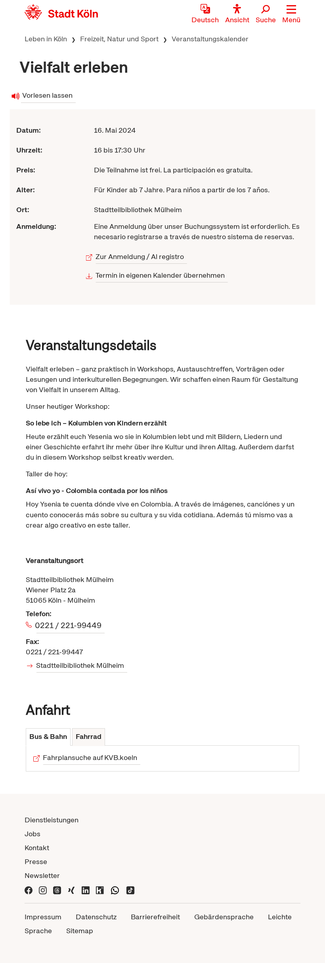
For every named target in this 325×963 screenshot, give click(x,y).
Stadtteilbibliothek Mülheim (80, 665)
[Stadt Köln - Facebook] (28, 889)
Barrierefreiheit (155, 916)
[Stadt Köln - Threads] (57, 889)
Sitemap (79, 930)
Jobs (32, 833)
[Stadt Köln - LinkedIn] (86, 889)
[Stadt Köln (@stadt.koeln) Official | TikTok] (130, 889)
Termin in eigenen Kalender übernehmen (160, 275)
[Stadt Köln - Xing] (71, 889)
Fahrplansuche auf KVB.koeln (90, 757)
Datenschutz (96, 916)
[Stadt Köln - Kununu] (100, 889)
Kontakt (37, 847)
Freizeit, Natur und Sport (119, 38)
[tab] (48, 737)
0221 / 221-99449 (68, 625)
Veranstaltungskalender (210, 38)
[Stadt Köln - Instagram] (43, 889)
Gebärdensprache (224, 916)
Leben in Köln (46, 38)
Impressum (43, 916)
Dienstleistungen (51, 819)
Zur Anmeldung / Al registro (140, 256)
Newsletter (42, 875)
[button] (291, 14)
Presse (36, 861)
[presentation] (48, 737)
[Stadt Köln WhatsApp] (115, 889)
